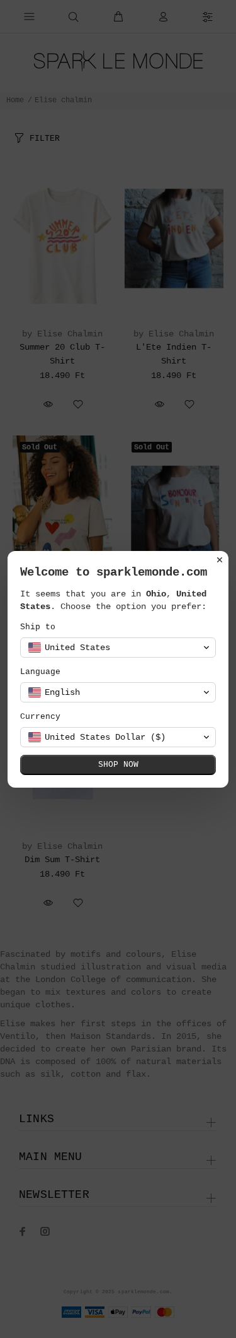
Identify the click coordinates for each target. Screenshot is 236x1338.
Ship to (37, 627)
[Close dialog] (219, 560)
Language (40, 672)
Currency (40, 716)
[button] (118, 647)
